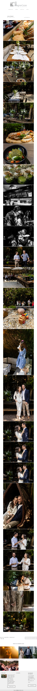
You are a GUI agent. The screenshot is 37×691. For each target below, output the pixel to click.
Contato (32, 685)
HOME (27, 9)
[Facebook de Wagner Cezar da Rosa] (28, 682)
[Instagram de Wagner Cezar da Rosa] (29, 682)
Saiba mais (11, 686)
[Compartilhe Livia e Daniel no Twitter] (1, 638)
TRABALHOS (10, 9)
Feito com (18, 690)
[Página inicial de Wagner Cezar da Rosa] (18, 4)
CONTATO (22, 9)
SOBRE (16, 9)
